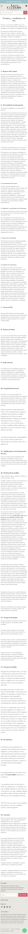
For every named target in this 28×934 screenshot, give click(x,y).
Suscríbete (22, 895)
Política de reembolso (15, 929)
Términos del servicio (5, 929)
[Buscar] (25, 12)
